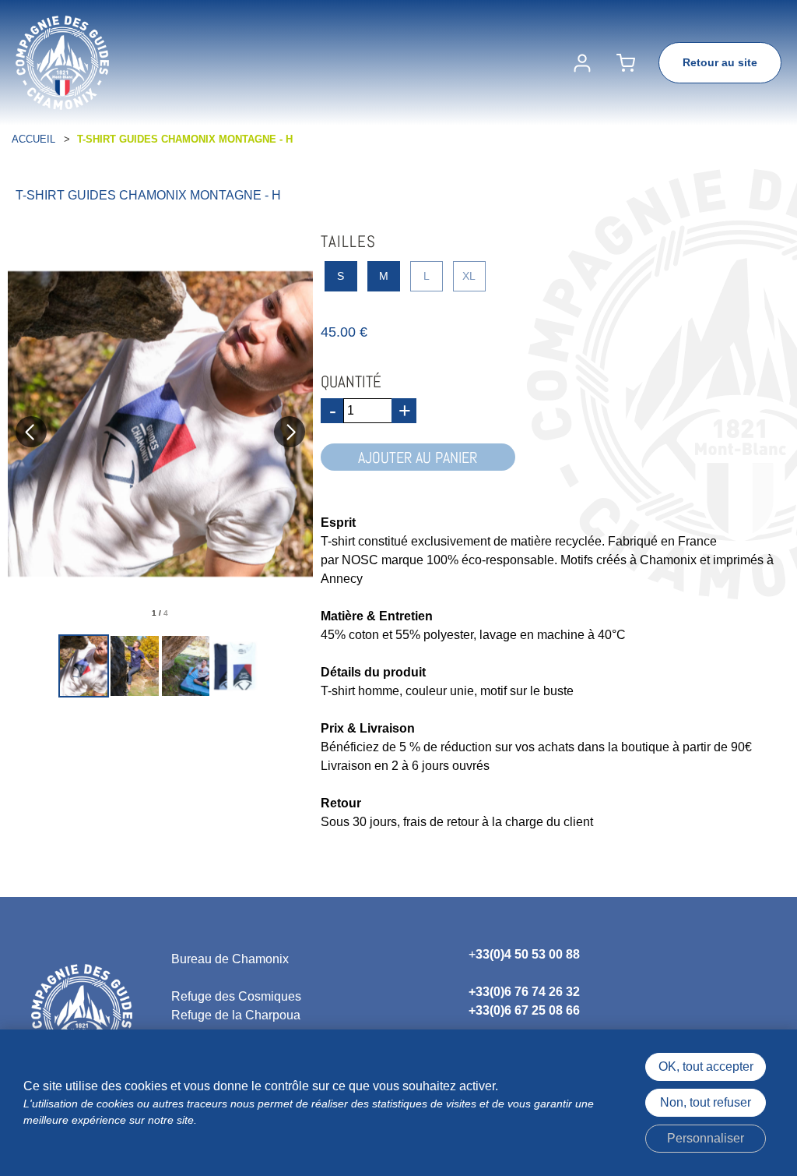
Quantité (351, 381)
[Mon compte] (582, 63)
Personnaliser (705, 1138)
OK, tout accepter (705, 1066)
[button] (625, 63)
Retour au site (720, 62)
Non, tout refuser (705, 1102)
